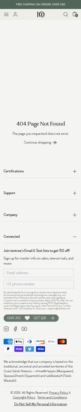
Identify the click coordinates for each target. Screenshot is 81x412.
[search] (65, 14)
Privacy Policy (58, 393)
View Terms (47, 305)
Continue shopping (37, 142)
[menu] (6, 14)
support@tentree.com (59, 308)
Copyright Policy (24, 397)
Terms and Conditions (52, 397)
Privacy (58, 305)
